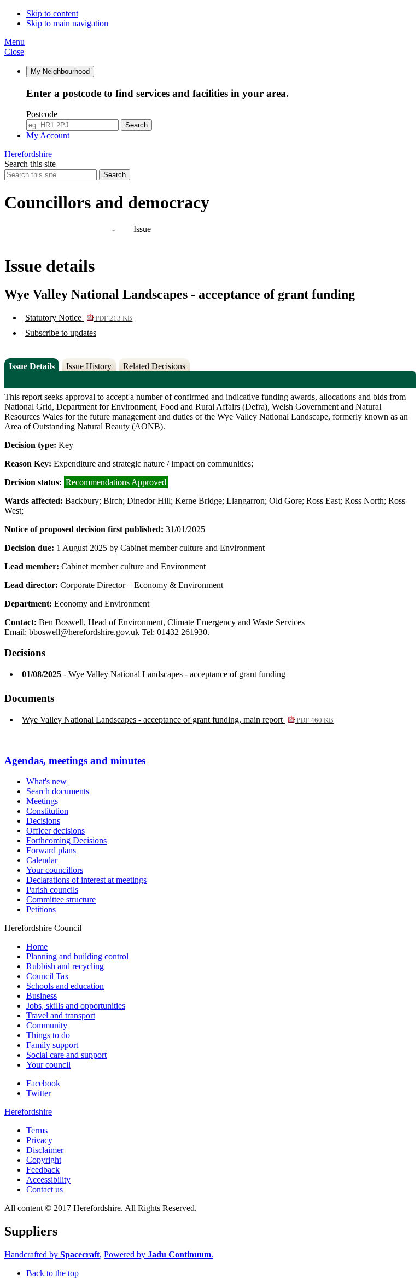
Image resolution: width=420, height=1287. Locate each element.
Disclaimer (44, 1150)
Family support (52, 1045)
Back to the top (52, 1273)
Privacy (39, 1140)
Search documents (57, 791)
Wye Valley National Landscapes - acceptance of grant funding (176, 674)
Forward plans (51, 850)
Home (37, 946)
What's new (46, 781)
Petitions (41, 909)
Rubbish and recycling (65, 966)
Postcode (41, 114)
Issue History (89, 366)
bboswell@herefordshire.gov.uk (84, 632)
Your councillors (54, 870)
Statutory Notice (78, 317)
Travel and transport (60, 1015)
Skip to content (52, 13)
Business (41, 995)
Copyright (43, 1159)
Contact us (44, 1189)
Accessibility (48, 1179)
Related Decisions (154, 366)
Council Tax (47, 976)
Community (46, 1025)
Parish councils (52, 889)
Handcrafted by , (53, 1254)
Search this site (30, 163)
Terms (37, 1130)
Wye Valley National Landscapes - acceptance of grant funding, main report (178, 719)
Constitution (47, 811)
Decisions (43, 820)
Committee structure (61, 899)
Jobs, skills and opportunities (75, 1005)
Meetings (42, 801)
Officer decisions (55, 830)
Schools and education (65, 986)
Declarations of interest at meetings (86, 879)
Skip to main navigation (67, 23)
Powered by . (158, 1254)
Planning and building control (77, 956)
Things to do (48, 1035)
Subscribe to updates (60, 332)
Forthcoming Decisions (66, 840)
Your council (48, 1064)
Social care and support (66, 1054)
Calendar (41, 860)
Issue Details (32, 366)
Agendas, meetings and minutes (59, 229)
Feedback (43, 1169)
